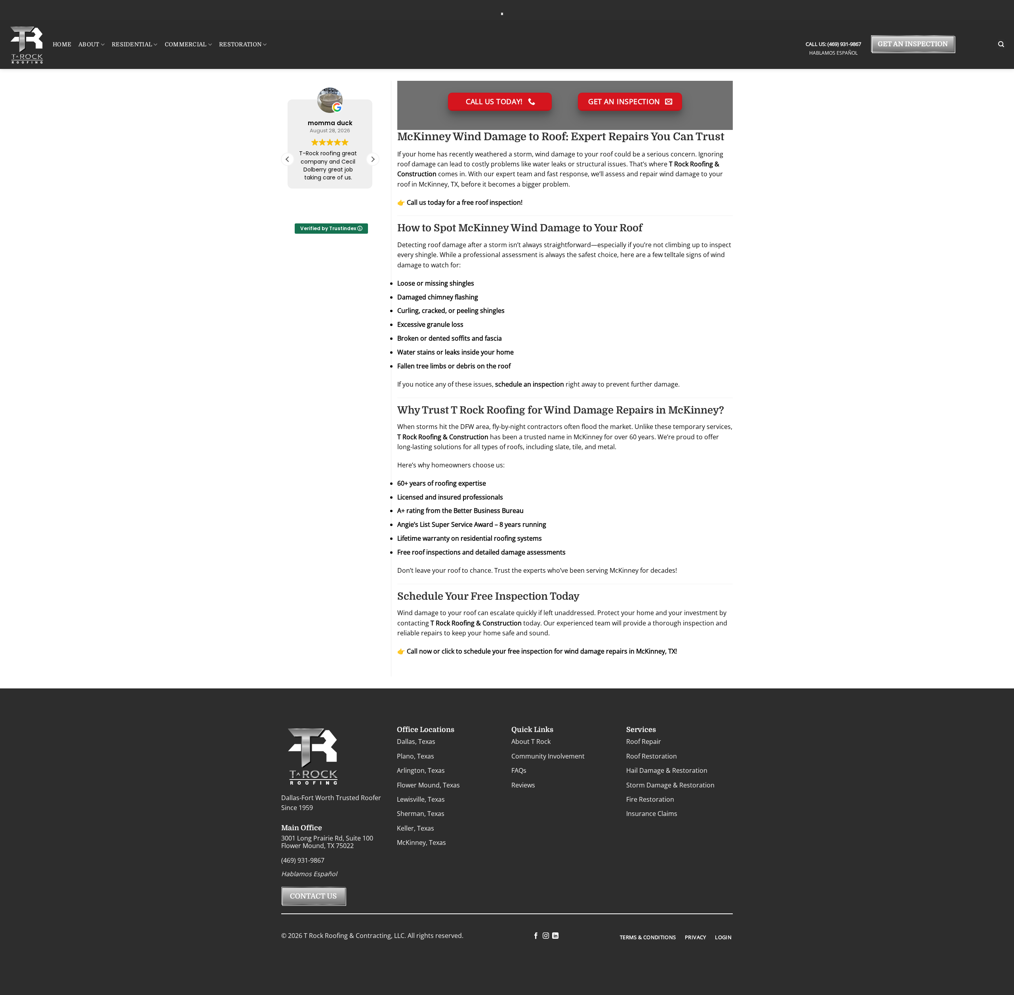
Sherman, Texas (420, 813)
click (448, 651)
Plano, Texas (415, 756)
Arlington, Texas (421, 770)
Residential (132, 44)
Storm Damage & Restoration (670, 785)
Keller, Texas (415, 828)
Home (62, 44)
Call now (419, 651)
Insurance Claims (651, 813)
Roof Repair (643, 741)
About (88, 44)
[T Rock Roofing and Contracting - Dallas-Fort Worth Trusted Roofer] (502, 14)
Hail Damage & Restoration (666, 770)
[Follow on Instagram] (545, 936)
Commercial (186, 44)
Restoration (240, 44)
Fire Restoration (650, 799)
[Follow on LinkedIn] (555, 936)
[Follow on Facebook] (536, 936)
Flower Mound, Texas (428, 785)
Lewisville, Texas (421, 799)
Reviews (523, 785)
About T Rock (531, 741)
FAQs (518, 770)
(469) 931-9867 (843, 44)
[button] (373, 159)
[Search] (1001, 44)
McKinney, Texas (421, 842)
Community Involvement (548, 756)
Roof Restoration (651, 756)
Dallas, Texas (416, 741)
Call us (416, 202)
